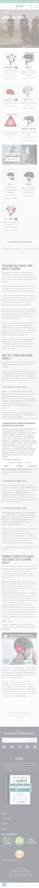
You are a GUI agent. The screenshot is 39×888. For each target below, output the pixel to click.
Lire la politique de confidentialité (11, 459)
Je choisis (19, 466)
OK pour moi (32, 466)
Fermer (6, 466)
